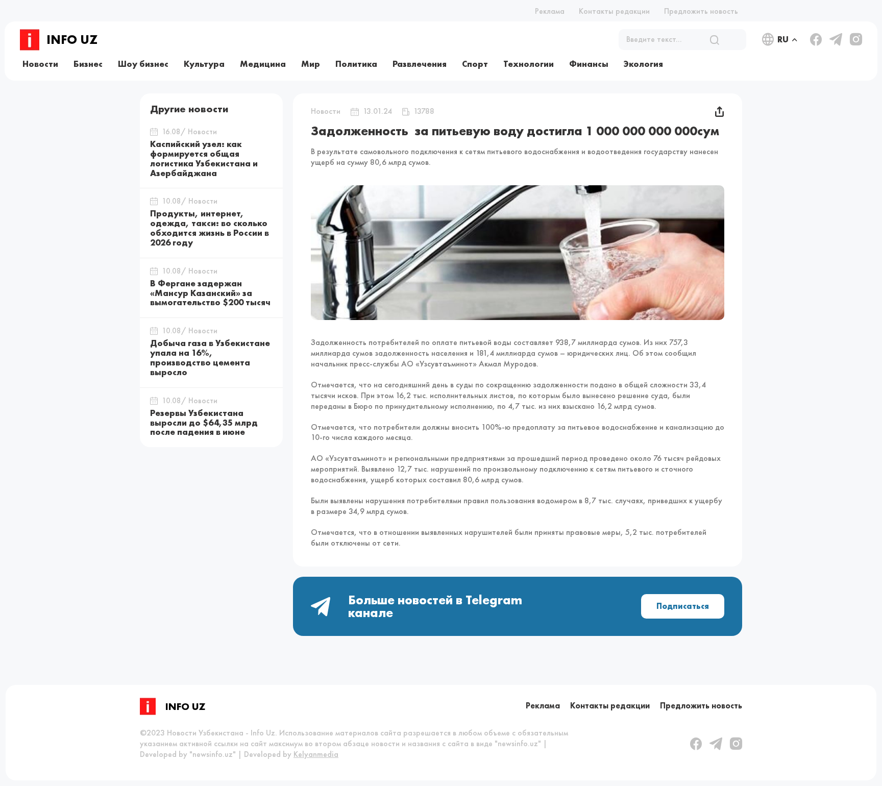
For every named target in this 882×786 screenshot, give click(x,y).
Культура (204, 63)
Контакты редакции (614, 11)
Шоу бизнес (143, 63)
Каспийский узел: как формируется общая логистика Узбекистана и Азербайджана (204, 158)
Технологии (528, 63)
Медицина (263, 63)
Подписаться (682, 606)
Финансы (588, 63)
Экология (643, 63)
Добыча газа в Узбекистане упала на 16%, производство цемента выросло (210, 357)
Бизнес (88, 63)
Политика (356, 63)
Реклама (550, 11)
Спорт (475, 63)
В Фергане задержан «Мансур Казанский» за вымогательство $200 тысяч (210, 293)
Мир (310, 63)
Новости (40, 63)
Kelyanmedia (315, 754)
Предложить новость (701, 11)
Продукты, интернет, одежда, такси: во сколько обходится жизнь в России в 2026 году (209, 228)
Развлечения (420, 63)
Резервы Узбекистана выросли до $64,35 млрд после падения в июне (204, 422)
